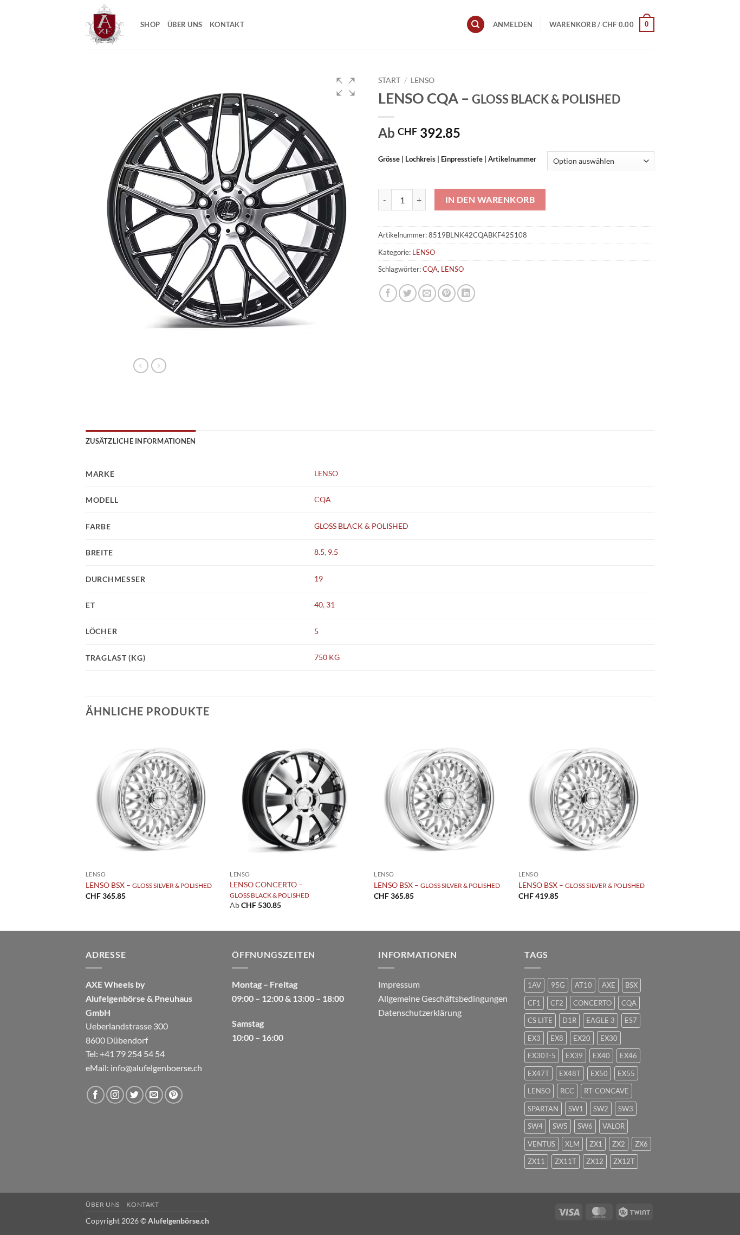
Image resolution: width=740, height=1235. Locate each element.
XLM (572, 1144)
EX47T (538, 1073)
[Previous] (86, 830)
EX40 (601, 1055)
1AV (534, 985)
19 (318, 578)
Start (389, 80)
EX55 (626, 1073)
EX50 (599, 1073)
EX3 (534, 1038)
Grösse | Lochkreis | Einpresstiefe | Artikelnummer (457, 159)
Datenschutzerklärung (420, 1012)
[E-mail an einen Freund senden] (427, 293)
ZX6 (641, 1144)
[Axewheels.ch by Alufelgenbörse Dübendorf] (105, 24)
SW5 (560, 1126)
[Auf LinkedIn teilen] (466, 293)
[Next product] (140, 365)
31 (330, 604)
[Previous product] (158, 365)
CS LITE (540, 1020)
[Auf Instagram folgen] (115, 1095)
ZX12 (594, 1161)
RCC (567, 1090)
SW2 (600, 1108)
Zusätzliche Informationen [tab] (141, 441)
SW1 (575, 1108)
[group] (224, 209)
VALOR (613, 1126)
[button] (513, 24)
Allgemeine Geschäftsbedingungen (443, 998)
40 (318, 604)
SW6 (585, 1126)
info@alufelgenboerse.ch (156, 1068)
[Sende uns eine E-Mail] (154, 1095)
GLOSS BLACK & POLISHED (361, 525)
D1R (569, 1020)
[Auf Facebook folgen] (96, 1095)
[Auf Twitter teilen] (408, 293)
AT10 (583, 985)
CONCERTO (592, 1003)
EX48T (570, 1073)
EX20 (581, 1038)
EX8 (556, 1038)
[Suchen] (475, 25)
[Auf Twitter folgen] (135, 1095)
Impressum (399, 984)
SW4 (535, 1126)
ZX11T (565, 1161)
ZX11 (536, 1161)
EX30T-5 (542, 1055)
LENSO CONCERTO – (269, 889)
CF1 (534, 1003)
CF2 (556, 1003)
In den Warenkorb (490, 199)
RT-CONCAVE (606, 1090)
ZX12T (624, 1161)
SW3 (625, 1108)
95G (558, 985)
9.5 (333, 551)
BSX (631, 985)
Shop (150, 24)
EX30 (609, 1038)
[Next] (651, 830)
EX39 (574, 1055)
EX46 (628, 1055)
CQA (430, 269)
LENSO (422, 80)
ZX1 (595, 1144)
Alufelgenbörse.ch (178, 1220)
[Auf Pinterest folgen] (174, 1095)
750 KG (327, 657)
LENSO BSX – (149, 885)
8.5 (319, 551)
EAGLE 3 (600, 1020)
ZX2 (618, 1144)
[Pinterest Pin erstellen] (447, 293)
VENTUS (541, 1144)
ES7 (631, 1020)
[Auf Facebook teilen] (388, 293)
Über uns (184, 24)
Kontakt (227, 24)
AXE (608, 985)
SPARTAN (543, 1108)
